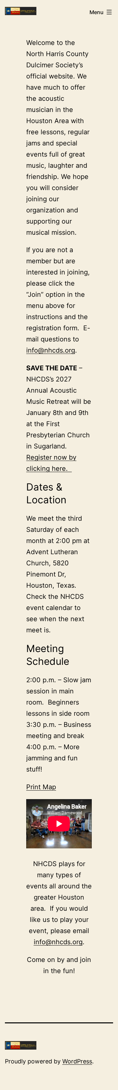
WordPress (77, 1061)
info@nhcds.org (50, 350)
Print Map (41, 787)
